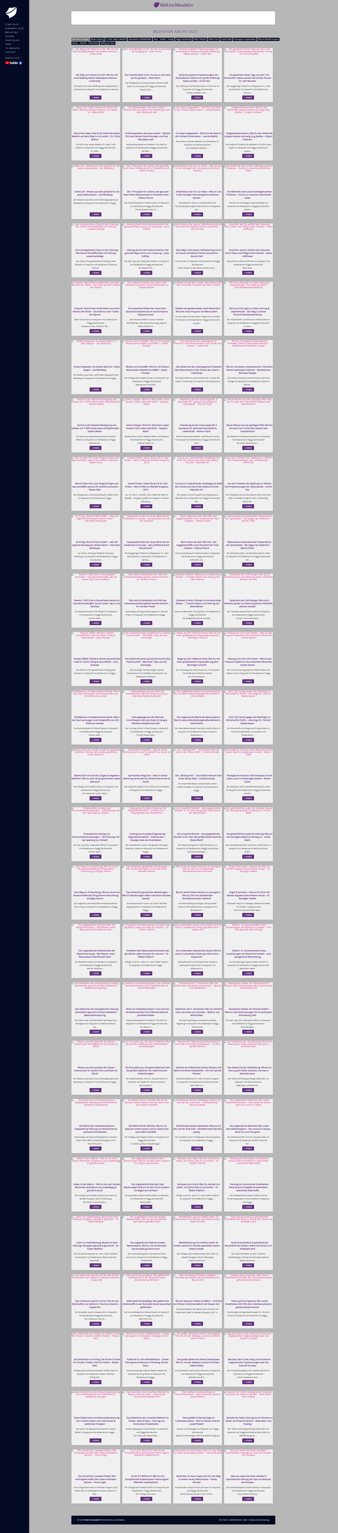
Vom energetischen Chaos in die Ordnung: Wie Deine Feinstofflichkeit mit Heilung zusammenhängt (96, 253)
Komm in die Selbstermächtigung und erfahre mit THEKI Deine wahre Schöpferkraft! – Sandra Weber (96, 428)
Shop (8, 44)
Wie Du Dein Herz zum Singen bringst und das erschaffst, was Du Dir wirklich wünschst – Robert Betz (95, 486)
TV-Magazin (12, 48)
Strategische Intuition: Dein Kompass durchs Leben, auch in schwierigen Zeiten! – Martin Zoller (249, 778)
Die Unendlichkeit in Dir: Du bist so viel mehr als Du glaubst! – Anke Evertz (148, 76)
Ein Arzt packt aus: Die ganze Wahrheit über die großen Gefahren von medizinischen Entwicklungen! (147, 1070)
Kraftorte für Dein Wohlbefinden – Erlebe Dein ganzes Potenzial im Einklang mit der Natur (147, 1362)
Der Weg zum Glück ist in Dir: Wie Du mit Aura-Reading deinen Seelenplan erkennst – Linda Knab (96, 78)
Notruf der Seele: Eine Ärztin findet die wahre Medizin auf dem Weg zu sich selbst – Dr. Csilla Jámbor (96, 136)
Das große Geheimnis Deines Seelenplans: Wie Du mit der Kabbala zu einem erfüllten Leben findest (198, 1362)
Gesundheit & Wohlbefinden (140, 39)
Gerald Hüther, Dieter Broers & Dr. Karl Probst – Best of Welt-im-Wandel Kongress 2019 (146, 486)
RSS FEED (223, 1520)
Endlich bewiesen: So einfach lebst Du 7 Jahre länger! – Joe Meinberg (97, 368)
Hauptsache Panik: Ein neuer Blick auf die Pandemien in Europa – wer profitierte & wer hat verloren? (147, 545)
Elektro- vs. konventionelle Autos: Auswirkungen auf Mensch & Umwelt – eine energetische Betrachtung (248, 953)
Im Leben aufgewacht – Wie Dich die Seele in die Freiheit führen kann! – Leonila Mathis (198, 135)
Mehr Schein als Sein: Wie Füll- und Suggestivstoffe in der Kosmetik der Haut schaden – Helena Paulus (198, 545)
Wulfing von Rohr (107, 43)
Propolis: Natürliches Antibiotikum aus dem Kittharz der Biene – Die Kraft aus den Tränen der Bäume (96, 311)
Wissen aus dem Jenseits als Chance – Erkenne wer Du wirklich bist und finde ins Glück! (95, 1070)
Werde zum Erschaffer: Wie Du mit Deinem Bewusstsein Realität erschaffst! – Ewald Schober (148, 369)
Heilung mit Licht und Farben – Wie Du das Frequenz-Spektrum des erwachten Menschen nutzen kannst (248, 661)
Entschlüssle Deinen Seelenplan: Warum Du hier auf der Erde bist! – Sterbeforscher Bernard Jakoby (197, 1129)
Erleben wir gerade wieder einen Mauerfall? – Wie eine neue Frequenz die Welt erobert (198, 310)
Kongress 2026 (14, 28)
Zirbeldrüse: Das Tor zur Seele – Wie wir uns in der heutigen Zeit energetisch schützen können (198, 194)
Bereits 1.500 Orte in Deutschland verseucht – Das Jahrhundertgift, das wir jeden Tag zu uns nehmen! (96, 603)
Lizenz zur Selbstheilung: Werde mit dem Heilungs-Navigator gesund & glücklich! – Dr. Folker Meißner (96, 1245)
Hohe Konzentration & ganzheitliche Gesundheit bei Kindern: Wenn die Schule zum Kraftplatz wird (248, 1245)
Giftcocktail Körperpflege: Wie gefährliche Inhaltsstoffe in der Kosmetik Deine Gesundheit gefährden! (147, 1304)
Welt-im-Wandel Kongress (268, 39)
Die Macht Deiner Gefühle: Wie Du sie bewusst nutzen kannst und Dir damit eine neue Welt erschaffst (146, 1129)
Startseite (12, 24)
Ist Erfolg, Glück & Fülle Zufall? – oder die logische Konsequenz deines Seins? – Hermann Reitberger (96, 545)
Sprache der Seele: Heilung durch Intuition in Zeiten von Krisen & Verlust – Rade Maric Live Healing (249, 1420)
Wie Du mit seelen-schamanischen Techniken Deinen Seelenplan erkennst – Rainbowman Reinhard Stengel (249, 369)
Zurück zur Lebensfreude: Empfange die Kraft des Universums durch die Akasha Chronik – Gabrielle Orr (198, 486)
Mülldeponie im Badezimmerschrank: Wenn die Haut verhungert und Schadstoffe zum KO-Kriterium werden (95, 720)
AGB (245, 1520)
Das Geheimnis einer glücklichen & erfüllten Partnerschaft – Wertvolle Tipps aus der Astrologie (147, 661)
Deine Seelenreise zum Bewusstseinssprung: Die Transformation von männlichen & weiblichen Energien (97, 1420)
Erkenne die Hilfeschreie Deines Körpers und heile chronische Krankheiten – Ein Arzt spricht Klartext (197, 1070)
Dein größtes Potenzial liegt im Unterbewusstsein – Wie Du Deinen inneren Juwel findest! (197, 1420)
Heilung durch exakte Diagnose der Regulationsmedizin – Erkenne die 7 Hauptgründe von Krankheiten (147, 837)
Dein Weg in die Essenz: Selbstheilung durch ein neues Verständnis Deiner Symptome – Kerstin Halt (198, 253)
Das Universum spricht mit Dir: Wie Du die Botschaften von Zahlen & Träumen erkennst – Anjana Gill (96, 1304)
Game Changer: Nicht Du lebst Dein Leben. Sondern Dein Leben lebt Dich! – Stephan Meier (147, 428)
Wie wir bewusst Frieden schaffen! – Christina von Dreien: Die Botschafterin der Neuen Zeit (198, 1302)
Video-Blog (12, 40)
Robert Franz (213, 39)
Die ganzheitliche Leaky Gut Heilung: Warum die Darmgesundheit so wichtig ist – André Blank (249, 837)
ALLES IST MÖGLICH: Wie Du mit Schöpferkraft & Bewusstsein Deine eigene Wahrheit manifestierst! (146, 1479)
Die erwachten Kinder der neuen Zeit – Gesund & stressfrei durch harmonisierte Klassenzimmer (147, 311)
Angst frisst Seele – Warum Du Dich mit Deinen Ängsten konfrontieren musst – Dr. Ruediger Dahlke (248, 895)
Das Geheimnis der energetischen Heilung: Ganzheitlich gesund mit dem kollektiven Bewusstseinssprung (97, 1012)
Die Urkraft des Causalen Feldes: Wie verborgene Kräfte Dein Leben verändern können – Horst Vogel (96, 1479)
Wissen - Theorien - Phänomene (85, 43)
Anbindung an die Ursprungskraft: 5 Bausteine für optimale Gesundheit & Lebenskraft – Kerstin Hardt (198, 428)
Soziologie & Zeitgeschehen (244, 39)
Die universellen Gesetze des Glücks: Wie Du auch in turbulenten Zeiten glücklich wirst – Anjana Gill (198, 953)
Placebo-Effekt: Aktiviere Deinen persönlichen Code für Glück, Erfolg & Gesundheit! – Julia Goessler (97, 661)
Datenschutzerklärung (259, 1520)
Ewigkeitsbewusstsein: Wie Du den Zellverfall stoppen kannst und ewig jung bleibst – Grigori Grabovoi (248, 136)
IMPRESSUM (235, 1520)
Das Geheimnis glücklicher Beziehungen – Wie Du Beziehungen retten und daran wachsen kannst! (146, 895)
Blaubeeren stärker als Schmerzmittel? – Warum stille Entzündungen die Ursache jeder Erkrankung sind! (248, 1012)
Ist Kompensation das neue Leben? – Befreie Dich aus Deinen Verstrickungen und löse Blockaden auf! (147, 136)
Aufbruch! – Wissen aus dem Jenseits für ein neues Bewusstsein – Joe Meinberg (96, 193)
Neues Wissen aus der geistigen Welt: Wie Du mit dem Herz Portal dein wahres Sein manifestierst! (249, 428)
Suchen (9, 36)
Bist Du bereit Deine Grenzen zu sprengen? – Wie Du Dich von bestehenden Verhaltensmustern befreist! (198, 895)
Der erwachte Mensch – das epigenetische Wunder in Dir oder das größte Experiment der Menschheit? (197, 837)
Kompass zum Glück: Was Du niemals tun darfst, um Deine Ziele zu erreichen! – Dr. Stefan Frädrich (198, 1187)
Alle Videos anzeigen (80, 39)
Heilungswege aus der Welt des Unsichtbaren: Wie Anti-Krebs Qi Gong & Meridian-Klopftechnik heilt (146, 720)
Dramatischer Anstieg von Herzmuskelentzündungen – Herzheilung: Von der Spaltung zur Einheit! (96, 837)
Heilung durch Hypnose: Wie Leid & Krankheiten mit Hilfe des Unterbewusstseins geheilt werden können (248, 1304)
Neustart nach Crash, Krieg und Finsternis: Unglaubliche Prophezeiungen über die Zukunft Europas (249, 1362)
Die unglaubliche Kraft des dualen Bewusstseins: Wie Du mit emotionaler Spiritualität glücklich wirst (147, 1245)
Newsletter (12, 58)
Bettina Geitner (97, 39)
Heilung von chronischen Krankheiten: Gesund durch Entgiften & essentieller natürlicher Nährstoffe (249, 1187)
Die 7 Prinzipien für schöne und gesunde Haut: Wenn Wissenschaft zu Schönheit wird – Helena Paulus (146, 194)
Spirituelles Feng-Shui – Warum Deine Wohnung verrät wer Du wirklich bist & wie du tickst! (146, 778)
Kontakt (10, 52)
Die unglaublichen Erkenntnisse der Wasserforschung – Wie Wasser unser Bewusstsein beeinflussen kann (96, 953)
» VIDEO (95, 97)
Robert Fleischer (199, 39)
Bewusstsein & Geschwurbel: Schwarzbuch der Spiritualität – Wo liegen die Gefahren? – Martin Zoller (248, 545)
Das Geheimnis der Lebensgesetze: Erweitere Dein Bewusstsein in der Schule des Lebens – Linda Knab (198, 369)
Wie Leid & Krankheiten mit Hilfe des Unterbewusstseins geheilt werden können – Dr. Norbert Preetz (147, 603)
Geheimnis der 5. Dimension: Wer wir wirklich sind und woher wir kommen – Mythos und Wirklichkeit (198, 1012)
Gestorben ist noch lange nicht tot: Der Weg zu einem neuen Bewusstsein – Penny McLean (198, 1479)
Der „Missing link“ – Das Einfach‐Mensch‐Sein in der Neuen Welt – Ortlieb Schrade (198, 777)
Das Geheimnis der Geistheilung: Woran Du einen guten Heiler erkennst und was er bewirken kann (249, 1070)
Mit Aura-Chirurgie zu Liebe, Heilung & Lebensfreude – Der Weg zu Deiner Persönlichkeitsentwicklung (249, 311)
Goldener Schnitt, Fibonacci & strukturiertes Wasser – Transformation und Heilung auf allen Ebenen (198, 603)
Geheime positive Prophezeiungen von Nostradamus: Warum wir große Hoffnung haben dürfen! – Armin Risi (197, 78)
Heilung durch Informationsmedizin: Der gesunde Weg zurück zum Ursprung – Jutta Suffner (147, 253)
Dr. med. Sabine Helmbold (115, 39)
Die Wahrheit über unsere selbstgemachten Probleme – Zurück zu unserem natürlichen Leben (249, 194)
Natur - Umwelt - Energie (164, 39)
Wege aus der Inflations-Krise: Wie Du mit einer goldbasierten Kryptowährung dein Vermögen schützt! (198, 661)
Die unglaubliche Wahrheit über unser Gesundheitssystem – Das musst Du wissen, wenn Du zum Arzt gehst (248, 1129)
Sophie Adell (226, 39)
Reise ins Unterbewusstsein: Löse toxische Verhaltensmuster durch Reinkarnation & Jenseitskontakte (147, 1012)
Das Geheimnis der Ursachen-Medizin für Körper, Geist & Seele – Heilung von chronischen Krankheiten (148, 1420)
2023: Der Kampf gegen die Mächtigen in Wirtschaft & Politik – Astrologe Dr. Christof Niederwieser (248, 720)
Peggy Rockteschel (183, 39)
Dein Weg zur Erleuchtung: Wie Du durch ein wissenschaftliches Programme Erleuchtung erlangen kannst (96, 895)
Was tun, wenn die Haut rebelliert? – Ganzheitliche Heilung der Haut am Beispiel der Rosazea (248, 1479)
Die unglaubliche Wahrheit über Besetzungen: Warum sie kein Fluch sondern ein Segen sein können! (147, 1187)
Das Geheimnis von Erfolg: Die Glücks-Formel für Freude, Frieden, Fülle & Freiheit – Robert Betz (96, 1362)
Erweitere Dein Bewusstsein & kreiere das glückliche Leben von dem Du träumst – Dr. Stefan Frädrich (147, 953)
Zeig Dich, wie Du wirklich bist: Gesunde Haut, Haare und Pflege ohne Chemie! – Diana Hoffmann (248, 253)
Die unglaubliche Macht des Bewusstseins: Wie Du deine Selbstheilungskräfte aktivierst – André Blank (197, 720)
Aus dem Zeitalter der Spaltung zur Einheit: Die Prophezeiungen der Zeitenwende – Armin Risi (248, 486)
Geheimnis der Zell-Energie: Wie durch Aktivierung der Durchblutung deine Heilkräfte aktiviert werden (248, 603)
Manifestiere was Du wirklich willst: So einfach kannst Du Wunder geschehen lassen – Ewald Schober (197, 1245)
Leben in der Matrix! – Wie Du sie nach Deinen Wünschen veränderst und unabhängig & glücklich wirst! (96, 1187)
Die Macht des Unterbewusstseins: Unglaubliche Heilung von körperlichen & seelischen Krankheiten (95, 1129)
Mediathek (11, 32)
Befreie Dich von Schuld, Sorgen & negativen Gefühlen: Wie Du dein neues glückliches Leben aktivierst (96, 778)
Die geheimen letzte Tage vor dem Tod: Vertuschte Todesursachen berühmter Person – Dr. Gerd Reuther (248, 78)
